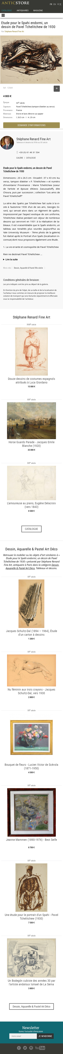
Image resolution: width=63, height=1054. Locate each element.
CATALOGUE (7, 10)
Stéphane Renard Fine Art (33, 139)
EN (54, 4)
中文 (59, 4)
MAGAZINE (38, 10)
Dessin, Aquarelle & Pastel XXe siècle (28, 268)
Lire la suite (12, 259)
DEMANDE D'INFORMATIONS (31, 125)
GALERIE (19, 158)
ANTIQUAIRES (22, 10)
